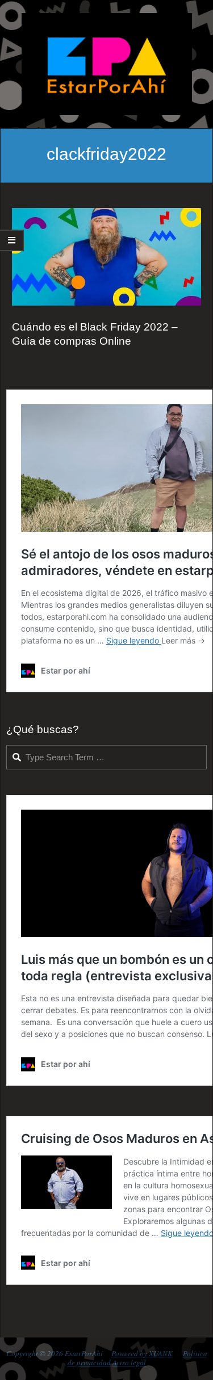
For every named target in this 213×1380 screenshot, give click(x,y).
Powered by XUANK (142, 1353)
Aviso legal (129, 1362)
